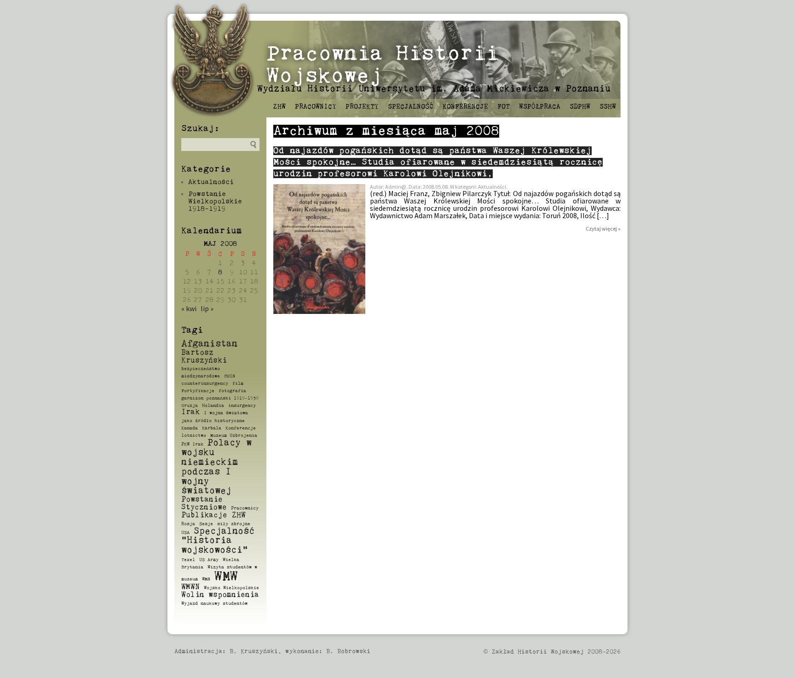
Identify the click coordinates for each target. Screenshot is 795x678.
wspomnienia (233, 595)
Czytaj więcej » (603, 228)
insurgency (242, 405)
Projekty (362, 107)
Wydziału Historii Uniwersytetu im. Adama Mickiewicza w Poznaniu (434, 89)
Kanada (189, 428)
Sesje (206, 524)
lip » (207, 308)
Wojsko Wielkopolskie (231, 587)
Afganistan (209, 344)
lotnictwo (193, 435)
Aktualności (211, 182)
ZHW (279, 107)
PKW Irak (192, 444)
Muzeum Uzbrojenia (233, 435)
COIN (229, 376)
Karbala (211, 428)
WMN (206, 579)
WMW (226, 577)
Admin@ (395, 186)
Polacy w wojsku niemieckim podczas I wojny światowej (216, 467)
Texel (188, 559)
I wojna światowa (226, 413)
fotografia (232, 390)
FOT (503, 107)
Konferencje (465, 107)
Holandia (213, 405)
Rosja (188, 524)
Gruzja (189, 405)
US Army (209, 559)
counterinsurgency (204, 383)
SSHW (607, 107)
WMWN (190, 587)
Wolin (192, 595)
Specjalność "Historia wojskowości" (217, 541)
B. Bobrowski (348, 652)
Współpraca (539, 107)
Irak (190, 412)
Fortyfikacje (197, 390)
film (237, 383)
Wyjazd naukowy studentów (214, 603)
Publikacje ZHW (213, 515)
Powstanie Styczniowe (204, 503)
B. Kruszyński (254, 652)
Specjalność (410, 107)
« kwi (188, 308)
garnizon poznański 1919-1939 (220, 398)
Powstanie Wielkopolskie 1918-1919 (215, 201)
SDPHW (580, 107)
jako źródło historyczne (213, 420)
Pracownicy (315, 107)
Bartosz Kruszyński (204, 357)
